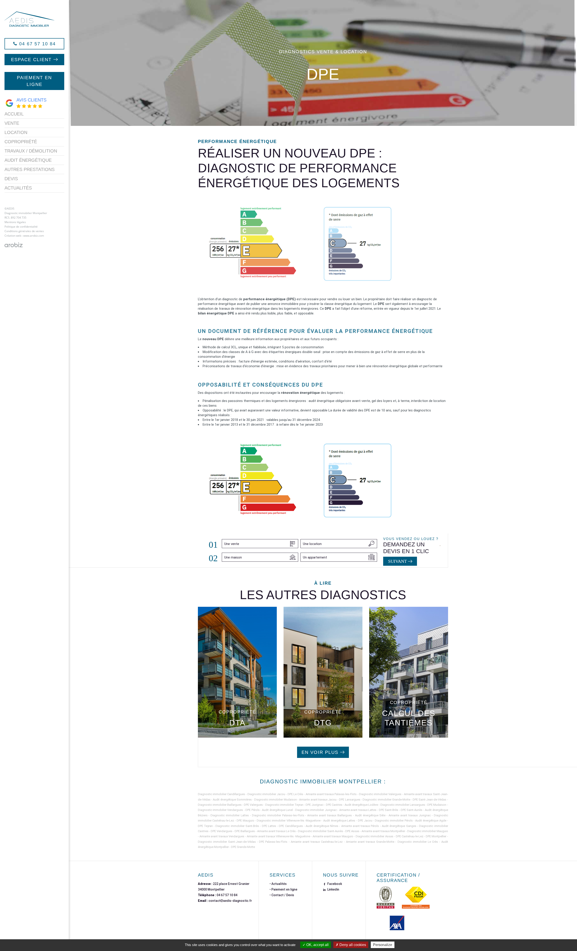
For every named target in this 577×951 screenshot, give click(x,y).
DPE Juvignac (314, 804)
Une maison (233, 557)
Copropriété (21, 141)
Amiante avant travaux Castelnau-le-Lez (317, 841)
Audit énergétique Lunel (277, 810)
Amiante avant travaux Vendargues (221, 836)
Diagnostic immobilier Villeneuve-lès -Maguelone (289, 820)
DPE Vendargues (221, 831)
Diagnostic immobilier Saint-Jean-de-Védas (227, 841)
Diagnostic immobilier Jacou (266, 794)
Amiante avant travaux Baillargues (329, 815)
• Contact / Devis (282, 895)
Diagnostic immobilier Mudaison (275, 799)
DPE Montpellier (436, 836)
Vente (12, 123)
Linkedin (333, 889)
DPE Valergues (253, 804)
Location (16, 132)
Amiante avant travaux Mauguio (333, 836)
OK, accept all (317, 945)
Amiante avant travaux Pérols (360, 826)
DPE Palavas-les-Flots (273, 841)
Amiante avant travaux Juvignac (410, 815)
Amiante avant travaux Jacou (318, 799)
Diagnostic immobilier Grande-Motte (386, 799)
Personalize (382, 945)
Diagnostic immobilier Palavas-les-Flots (278, 815)
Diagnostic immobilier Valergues (380, 794)
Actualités (18, 187)
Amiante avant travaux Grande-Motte (370, 841)
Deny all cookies (352, 945)
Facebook (334, 884)
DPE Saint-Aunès (411, 810)
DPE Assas (352, 831)
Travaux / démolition (31, 150)
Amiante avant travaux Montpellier (383, 831)
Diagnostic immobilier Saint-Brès (237, 826)
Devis (11, 178)
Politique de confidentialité (21, 227)
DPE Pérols (252, 810)
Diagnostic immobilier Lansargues (402, 804)
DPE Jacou (365, 820)
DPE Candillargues (291, 826)
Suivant (398, 561)
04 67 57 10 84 (227, 895)
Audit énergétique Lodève (361, 804)
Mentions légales (15, 222)
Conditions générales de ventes (24, 231)
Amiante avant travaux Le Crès (276, 831)
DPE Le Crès (295, 794)
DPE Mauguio (245, 820)
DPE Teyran (205, 826)
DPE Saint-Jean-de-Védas (429, 799)
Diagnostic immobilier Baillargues (220, 804)
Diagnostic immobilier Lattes (230, 815)
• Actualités (278, 884)
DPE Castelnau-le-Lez (409, 836)
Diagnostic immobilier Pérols (394, 820)
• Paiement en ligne (283, 889)
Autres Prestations (30, 169)
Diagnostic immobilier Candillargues (221, 794)
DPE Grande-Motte (243, 847)
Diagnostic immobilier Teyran (284, 804)
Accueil (14, 113)
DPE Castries (334, 804)
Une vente (231, 544)
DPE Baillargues (245, 831)
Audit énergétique (28, 160)
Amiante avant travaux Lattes (357, 810)
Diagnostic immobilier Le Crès (418, 841)
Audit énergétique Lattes (339, 820)
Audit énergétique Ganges (399, 826)
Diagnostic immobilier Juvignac (316, 810)
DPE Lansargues (349, 799)
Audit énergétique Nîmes (322, 826)
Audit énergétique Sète (370, 815)
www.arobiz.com (33, 236)
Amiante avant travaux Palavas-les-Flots (331, 794)
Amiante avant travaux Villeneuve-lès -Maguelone (278, 836)
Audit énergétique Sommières (232, 799)
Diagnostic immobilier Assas (374, 836)
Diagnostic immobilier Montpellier (26, 213)
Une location (312, 544)
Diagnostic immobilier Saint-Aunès (320, 831)
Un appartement (315, 557)
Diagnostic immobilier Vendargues (220, 810)
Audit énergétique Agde (430, 820)
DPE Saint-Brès (388, 810)
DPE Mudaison (436, 804)
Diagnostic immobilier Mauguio (427, 831)
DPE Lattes (269, 826)
